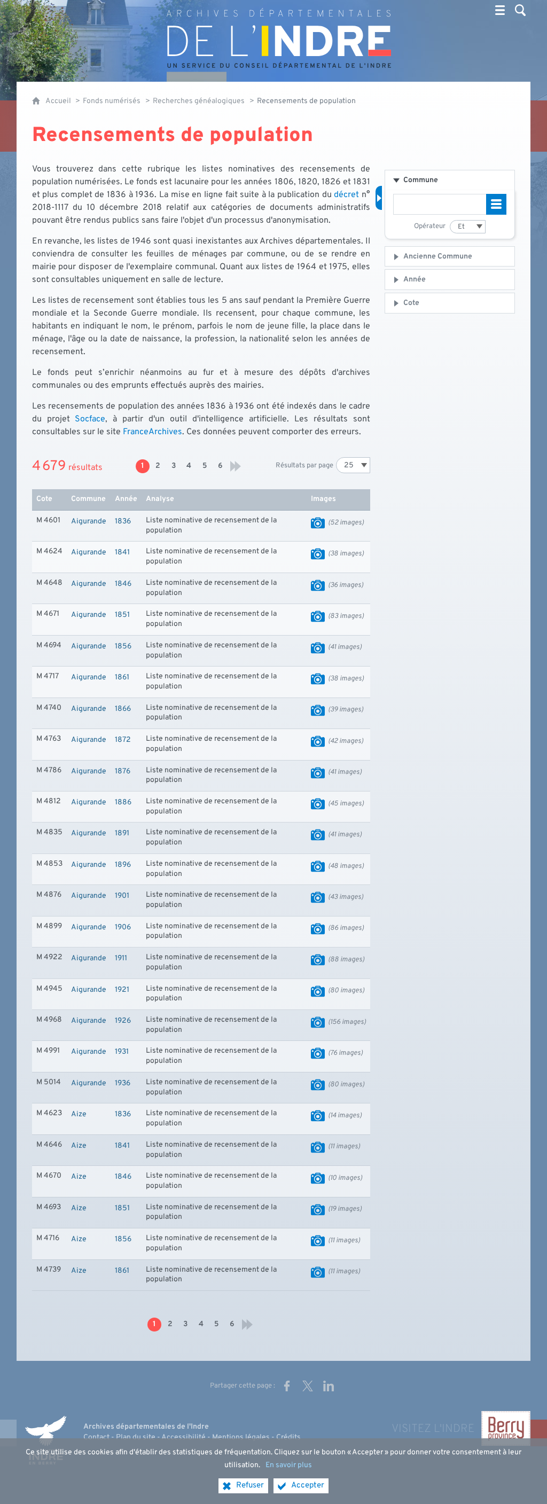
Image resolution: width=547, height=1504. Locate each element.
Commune (420, 180)
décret (346, 195)
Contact (96, 1438)
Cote (411, 303)
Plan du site (135, 1438)
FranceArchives (152, 432)
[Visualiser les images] (318, 523)
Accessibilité (183, 1438)
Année (414, 280)
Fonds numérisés (111, 101)
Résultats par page (304, 465)
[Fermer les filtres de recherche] (379, 198)
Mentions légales (241, 1438)
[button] (449, 180)
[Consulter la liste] (496, 204)
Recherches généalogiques (199, 101)
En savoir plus (288, 1465)
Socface (90, 419)
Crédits (288, 1438)
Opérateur (430, 226)
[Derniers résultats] (236, 466)
